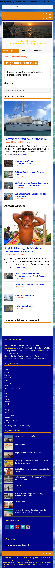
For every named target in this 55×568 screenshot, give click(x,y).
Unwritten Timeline (11, 420)
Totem (6, 412)
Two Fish (7, 417)
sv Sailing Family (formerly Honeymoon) (19, 425)
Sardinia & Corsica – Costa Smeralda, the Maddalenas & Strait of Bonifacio (30, 511)
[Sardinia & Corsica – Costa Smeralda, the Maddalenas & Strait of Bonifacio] (8, 514)
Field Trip (7, 383)
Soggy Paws (9, 415)
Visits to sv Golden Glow (22, 545)
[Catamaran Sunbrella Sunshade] (27, 134)
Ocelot (6, 399)
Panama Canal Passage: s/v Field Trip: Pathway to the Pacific (29, 495)
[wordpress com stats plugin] (9, 545)
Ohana (7, 401)
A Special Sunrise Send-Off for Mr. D (29, 453)
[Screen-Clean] (8, 506)
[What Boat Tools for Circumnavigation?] (8, 165)
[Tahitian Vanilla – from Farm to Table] (8, 176)
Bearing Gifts (20, 444)
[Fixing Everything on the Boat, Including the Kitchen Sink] (8, 481)
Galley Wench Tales (12, 388)
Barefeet (7, 372)
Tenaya (7, 409)
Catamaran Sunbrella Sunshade (25, 139)
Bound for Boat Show (24, 295)
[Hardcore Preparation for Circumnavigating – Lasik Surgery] (8, 278)
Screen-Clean (20, 502)
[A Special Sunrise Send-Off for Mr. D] (8, 457)
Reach (6, 404)
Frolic (6, 385)
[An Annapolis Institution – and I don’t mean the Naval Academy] (8, 465)
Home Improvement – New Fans (29, 285)
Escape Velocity (10, 380)
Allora (6, 369)
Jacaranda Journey (11, 391)
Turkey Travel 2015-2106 (26, 306)
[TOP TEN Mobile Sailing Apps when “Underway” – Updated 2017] (8, 187)
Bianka (7, 375)
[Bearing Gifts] (8, 449)
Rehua (7, 407)
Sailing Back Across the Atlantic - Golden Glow (22, 351)
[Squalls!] (8, 490)
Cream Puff (8, 377)
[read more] (23, 154)
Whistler (7, 423)
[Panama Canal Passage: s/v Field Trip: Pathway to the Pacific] (8, 498)
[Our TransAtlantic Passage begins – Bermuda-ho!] (8, 198)
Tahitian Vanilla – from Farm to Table (25, 345)
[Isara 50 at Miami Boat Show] (8, 440)
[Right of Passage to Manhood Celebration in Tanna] (27, 243)
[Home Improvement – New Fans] (8, 289)
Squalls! (18, 485)
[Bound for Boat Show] (8, 299)
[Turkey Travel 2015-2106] (8, 310)
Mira (6, 396)
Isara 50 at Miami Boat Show (26, 436)
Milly (6, 393)
